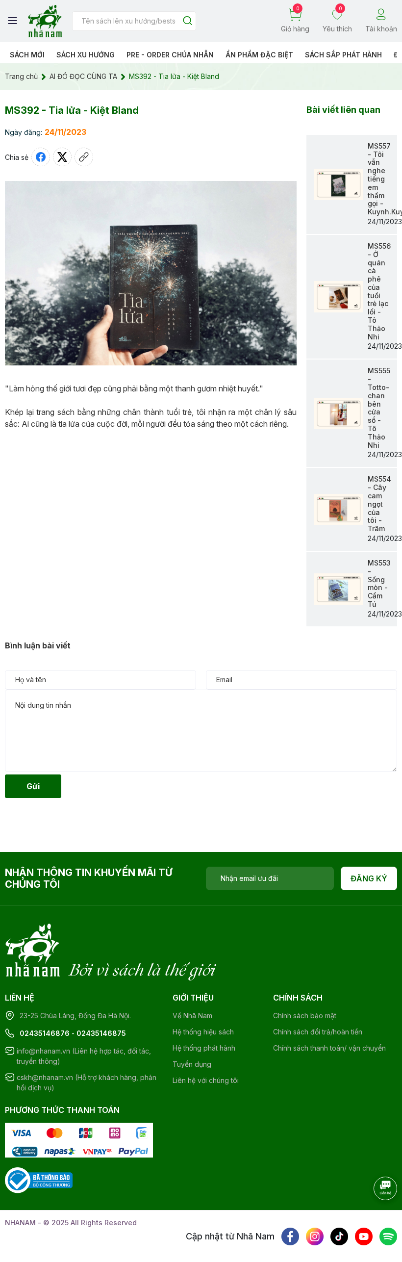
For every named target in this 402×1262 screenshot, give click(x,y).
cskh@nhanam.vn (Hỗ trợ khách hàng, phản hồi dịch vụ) (86, 1082)
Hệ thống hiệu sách (203, 1032)
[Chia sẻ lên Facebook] (40, 157)
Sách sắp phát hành (343, 55)
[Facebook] (290, 1236)
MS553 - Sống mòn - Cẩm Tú (379, 583)
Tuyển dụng (192, 1064)
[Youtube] (364, 1236)
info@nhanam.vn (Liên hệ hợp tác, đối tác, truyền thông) (84, 1056)
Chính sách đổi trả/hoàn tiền (317, 1032)
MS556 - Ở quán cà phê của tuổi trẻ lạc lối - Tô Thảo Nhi (379, 291)
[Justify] (187, 21)
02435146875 (101, 1033)
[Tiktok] (339, 1236)
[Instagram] (315, 1236)
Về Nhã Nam (192, 1015)
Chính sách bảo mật (304, 1015)
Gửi (33, 786)
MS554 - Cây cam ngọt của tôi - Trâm (379, 504)
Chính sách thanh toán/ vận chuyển (329, 1048)
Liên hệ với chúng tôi (206, 1080)
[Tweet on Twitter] (62, 157)
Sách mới (27, 55)
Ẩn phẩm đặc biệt (259, 55)
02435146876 (45, 1033)
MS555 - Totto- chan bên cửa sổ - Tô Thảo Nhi (379, 407)
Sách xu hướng (85, 55)
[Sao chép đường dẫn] (84, 157)
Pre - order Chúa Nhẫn (170, 55)
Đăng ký (369, 878)
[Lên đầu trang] (375, 1215)
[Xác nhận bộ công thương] (39, 1179)
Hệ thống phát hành (204, 1048)
